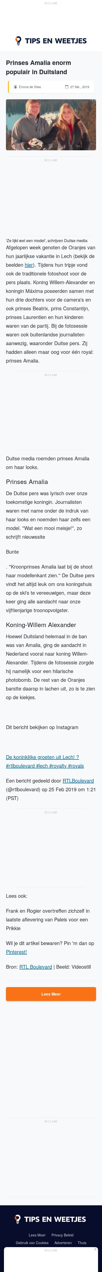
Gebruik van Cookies (32, 1242)
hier (29, 264)
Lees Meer (51, 994)
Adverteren (63, 1242)
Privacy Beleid (62, 1234)
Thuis (82, 1242)
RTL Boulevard (35, 966)
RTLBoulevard (78, 780)
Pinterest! (16, 951)
